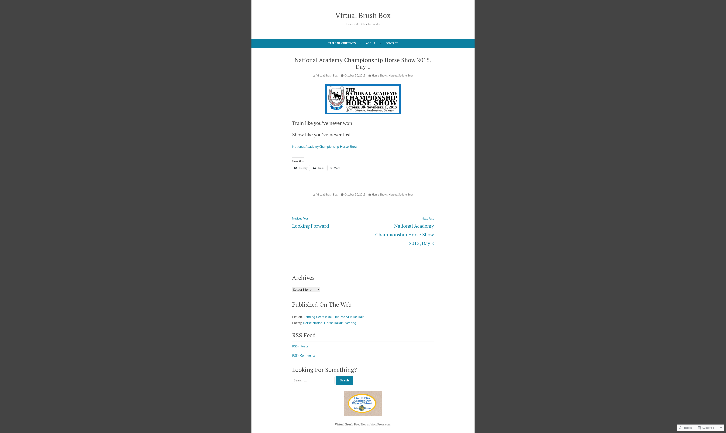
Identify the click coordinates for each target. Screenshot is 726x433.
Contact (391, 43)
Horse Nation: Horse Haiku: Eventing (329, 323)
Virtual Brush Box (363, 15)
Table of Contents (342, 43)
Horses (393, 75)
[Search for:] (314, 380)
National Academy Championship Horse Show (324, 146)
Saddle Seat (405, 75)
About (370, 43)
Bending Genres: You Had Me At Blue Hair (333, 317)
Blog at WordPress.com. (376, 424)
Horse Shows (380, 75)
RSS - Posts (300, 346)
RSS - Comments (303, 355)
